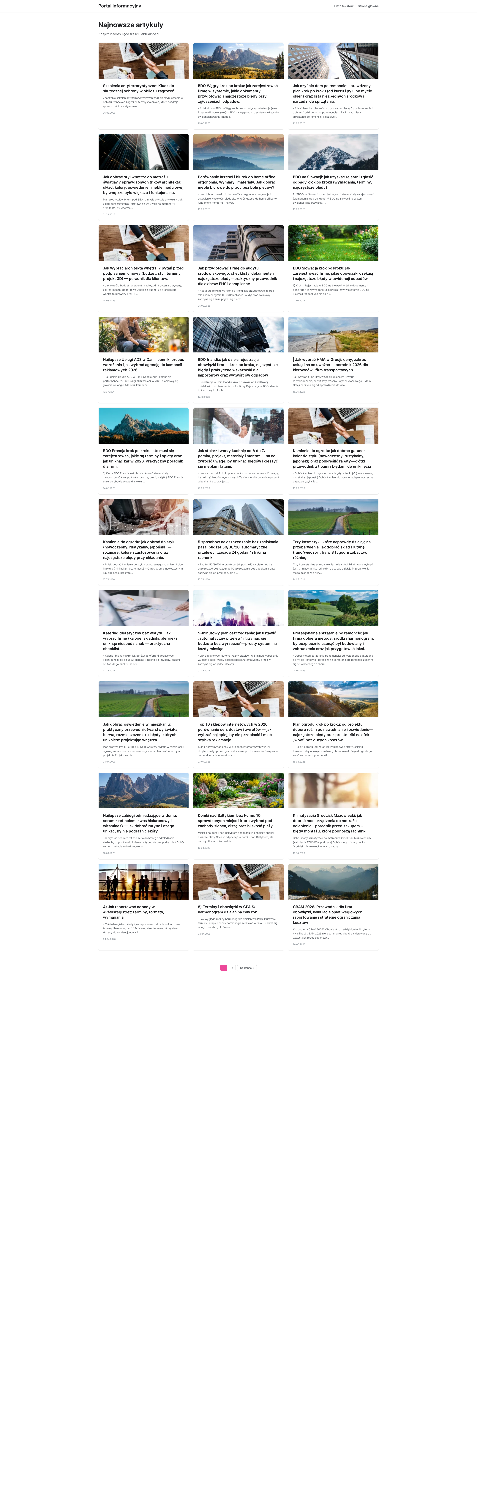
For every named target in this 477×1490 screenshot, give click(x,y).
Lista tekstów (343, 6)
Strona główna (368, 6)
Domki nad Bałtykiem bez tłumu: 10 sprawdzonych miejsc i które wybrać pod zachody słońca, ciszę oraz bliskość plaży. (236, 820)
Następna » (247, 967)
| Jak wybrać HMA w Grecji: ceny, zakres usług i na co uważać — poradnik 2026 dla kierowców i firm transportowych (330, 364)
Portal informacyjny (119, 6)
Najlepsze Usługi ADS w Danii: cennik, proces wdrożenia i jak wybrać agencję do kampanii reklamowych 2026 (143, 364)
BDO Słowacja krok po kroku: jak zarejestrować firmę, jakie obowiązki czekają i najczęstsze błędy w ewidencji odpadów (333, 273)
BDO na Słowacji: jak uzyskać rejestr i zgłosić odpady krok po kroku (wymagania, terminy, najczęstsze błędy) (333, 182)
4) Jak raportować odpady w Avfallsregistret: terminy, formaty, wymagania (133, 912)
